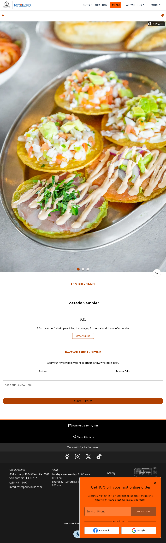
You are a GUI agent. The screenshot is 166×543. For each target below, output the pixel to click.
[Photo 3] (87, 269)
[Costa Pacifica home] (27, 5)
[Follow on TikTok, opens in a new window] (99, 457)
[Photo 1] (78, 269)
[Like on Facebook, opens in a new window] (67, 457)
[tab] (43, 371)
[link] (83, 336)
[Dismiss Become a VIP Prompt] (155, 483)
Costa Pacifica (145, 472)
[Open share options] (162, 15)
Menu (116, 5)
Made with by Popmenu (50, 447)
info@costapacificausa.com (25, 487)
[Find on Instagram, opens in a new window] (78, 457)
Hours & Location (94, 5)
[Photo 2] (83, 269)
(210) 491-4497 (18, 482)
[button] (135, 5)
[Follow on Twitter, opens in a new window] (88, 457)
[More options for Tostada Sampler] (157, 273)
